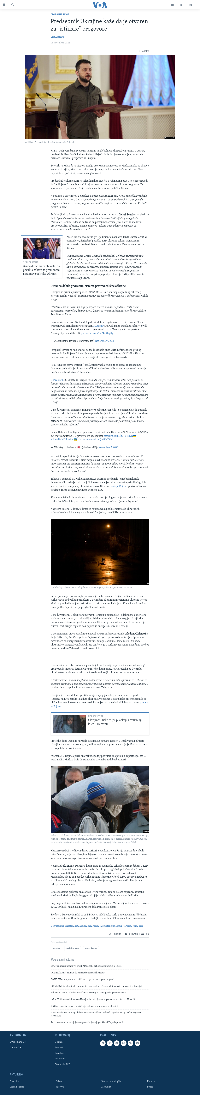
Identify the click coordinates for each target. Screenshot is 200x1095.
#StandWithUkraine (62, 439)
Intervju (60, 1087)
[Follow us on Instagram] (123, 1043)
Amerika (14, 1081)
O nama (59, 1042)
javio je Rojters (119, 486)
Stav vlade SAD (62, 1064)
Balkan (59, 1081)
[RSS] (130, 1043)
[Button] (143, 51)
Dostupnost (60, 1059)
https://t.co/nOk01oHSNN (118, 436)
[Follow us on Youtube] (116, 1043)
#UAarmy (98, 326)
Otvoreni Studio (18, 1042)
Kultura (151, 1081)
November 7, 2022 (105, 341)
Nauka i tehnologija (111, 1081)
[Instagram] (181, 5)
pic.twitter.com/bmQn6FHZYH (95, 439)
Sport (150, 1087)
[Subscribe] (137, 1043)
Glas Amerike (57, 37)
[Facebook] (190, 5)
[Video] (172, 5)
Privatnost (60, 1053)
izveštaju (58, 380)
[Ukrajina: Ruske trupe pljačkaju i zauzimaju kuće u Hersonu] (69, 724)
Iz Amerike (15, 1048)
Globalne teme (60, 14)
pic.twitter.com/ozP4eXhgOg (97, 333)
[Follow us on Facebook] (103, 1043)
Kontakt (59, 1048)
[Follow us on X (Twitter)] (109, 1043)
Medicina (106, 1087)
